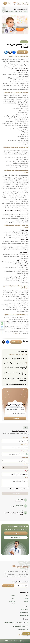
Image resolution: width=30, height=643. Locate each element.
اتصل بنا (26, 606)
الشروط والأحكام (24, 615)
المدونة (13, 598)
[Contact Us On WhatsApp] (2, 323)
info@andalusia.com (16, 506)
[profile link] (22, 635)
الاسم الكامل (24, 437)
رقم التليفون (25, 450)
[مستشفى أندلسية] (21, 3)
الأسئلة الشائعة (24, 609)
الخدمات (13, 595)
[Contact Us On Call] (2, 327)
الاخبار (13, 604)
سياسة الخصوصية (24, 612)
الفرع (26, 470)
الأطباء (26, 598)
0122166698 (19, 501)
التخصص (25, 464)
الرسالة (26, 477)
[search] (9, 3)
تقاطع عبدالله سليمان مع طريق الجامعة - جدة (13, 513)
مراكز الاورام (12, 601)
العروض (26, 601)
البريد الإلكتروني (24, 444)
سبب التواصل (24, 457)
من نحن (26, 595)
